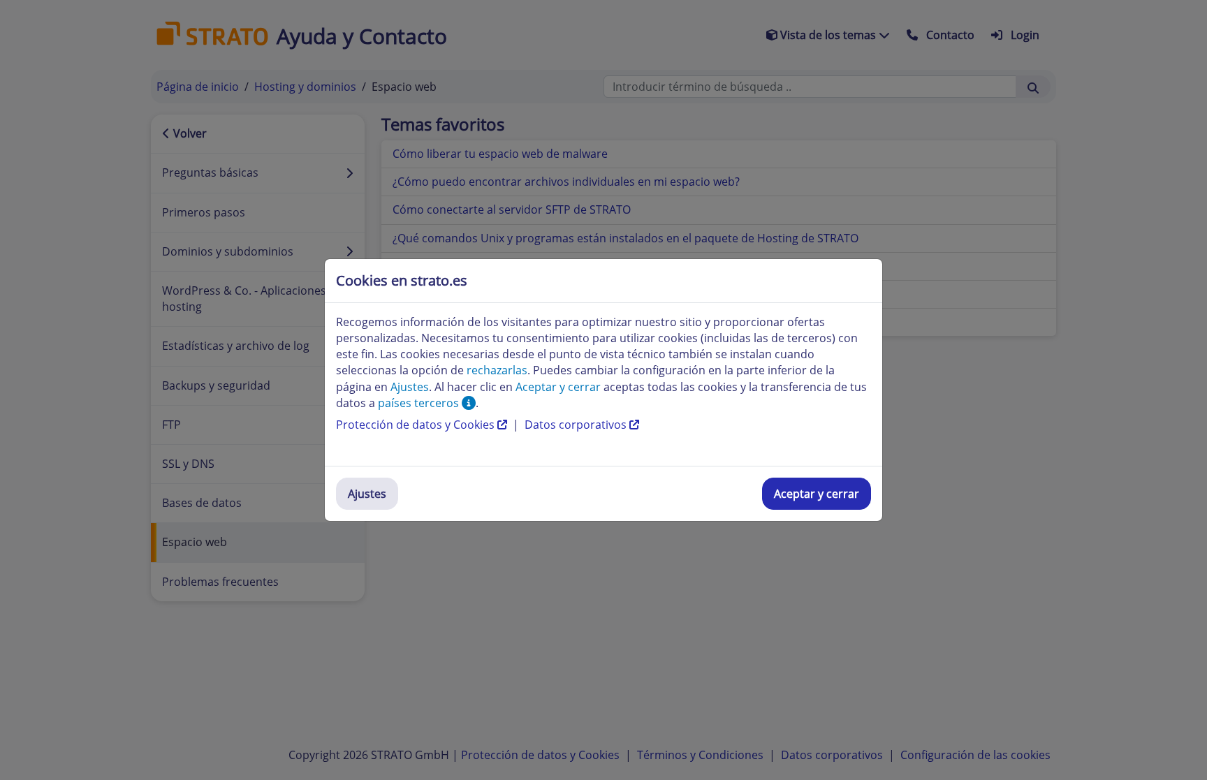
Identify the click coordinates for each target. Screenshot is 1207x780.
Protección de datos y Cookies (416, 424)
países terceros (420, 403)
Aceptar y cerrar (816, 493)
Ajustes (367, 493)
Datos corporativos (577, 424)
